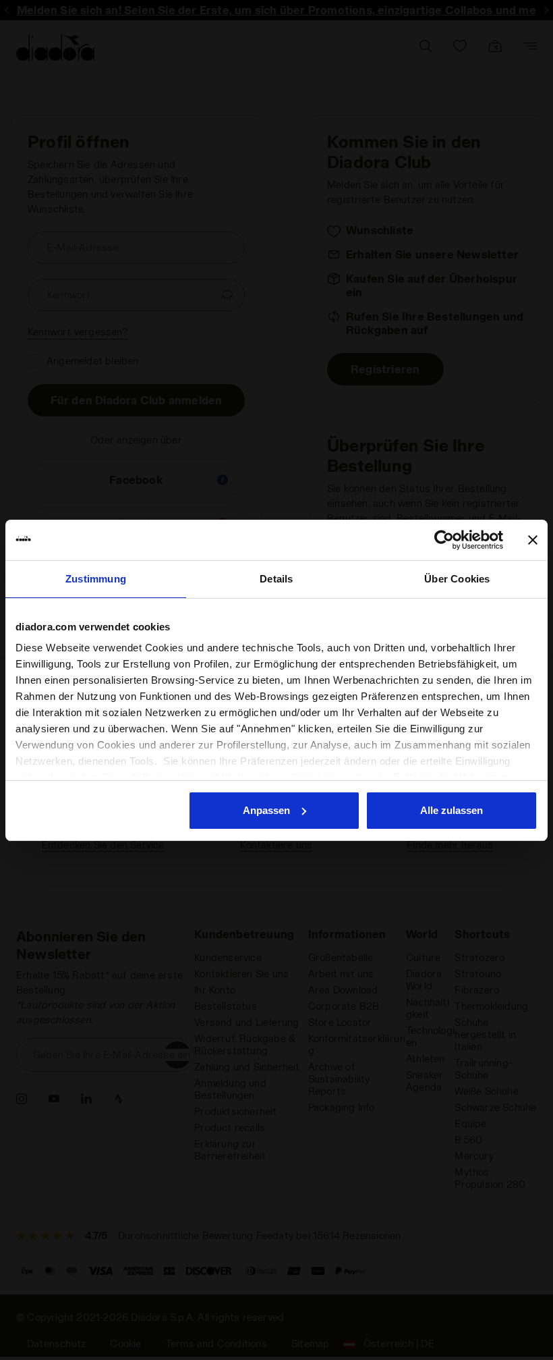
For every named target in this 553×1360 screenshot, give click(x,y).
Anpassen (266, 810)
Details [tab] (276, 578)
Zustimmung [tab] (95, 578)
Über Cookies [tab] (457, 578)
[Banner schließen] (532, 540)
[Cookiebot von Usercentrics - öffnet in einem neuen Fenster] (444, 540)
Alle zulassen (451, 810)
